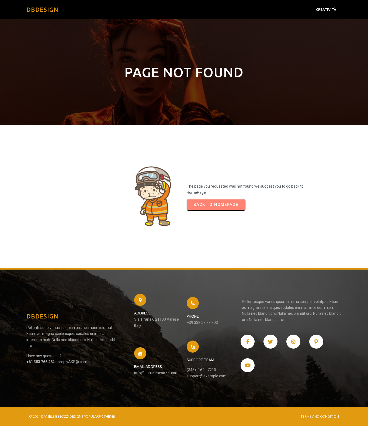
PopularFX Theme (99, 416)
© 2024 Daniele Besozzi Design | (56, 416)
